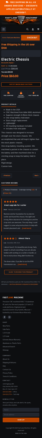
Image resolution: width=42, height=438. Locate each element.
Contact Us (7, 369)
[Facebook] (4, 317)
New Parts (6, 326)
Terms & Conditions (10, 376)
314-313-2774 (7, 394)
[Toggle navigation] (3, 29)
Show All (7, 193)
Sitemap (6, 350)
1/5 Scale (6, 336)
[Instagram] (9, 317)
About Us (6, 359)
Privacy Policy (7, 373)
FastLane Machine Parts (15, 38)
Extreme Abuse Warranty (11, 339)
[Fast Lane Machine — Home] (21, 20)
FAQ (4, 366)
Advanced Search (9, 346)
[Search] (27, 29)
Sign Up (21, 420)
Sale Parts (6, 329)
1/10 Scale (6, 333)
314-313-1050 (7, 392)
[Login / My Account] (32, 29)
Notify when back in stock (21, 84)
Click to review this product (21, 272)
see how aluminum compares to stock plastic (24, 284)
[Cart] (38, 29)
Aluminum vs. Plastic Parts (12, 343)
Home (4, 38)
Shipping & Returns (9, 362)
